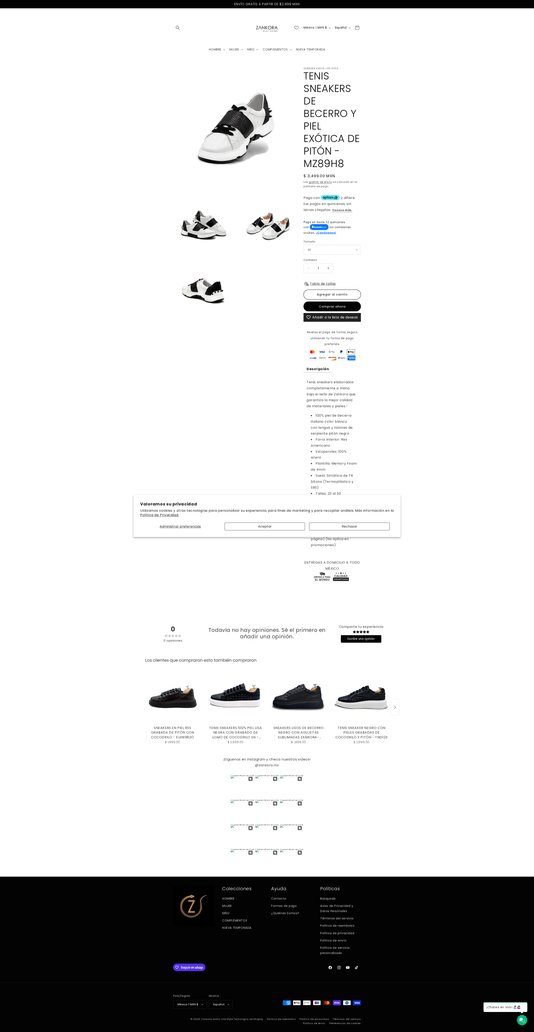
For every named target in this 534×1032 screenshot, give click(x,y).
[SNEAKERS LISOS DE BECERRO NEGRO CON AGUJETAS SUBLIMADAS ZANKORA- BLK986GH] (298, 697)
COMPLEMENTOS (234, 921)
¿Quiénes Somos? (285, 913)
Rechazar (349, 526)
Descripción (318, 369)
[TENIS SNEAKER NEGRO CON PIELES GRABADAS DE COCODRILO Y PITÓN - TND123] (361, 697)
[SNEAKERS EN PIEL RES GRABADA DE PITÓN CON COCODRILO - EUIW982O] (172, 697)
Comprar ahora (332, 306)
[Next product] (395, 707)
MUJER (227, 906)
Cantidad (310, 260)
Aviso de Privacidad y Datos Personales (336, 908)
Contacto (278, 898)
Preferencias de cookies (345, 1023)
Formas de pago (284, 906)
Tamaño (309, 241)
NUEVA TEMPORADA (236, 928)
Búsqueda (328, 898)
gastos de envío (320, 182)
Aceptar (265, 526)
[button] (177, 27)
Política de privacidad (337, 933)
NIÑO (225, 913)
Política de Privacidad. (159, 515)
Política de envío (333, 940)
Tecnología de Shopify (248, 1019)
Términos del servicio (337, 918)
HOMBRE (228, 898)
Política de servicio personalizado (335, 950)
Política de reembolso (337, 926)
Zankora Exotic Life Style (217, 1019)
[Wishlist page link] (296, 28)
